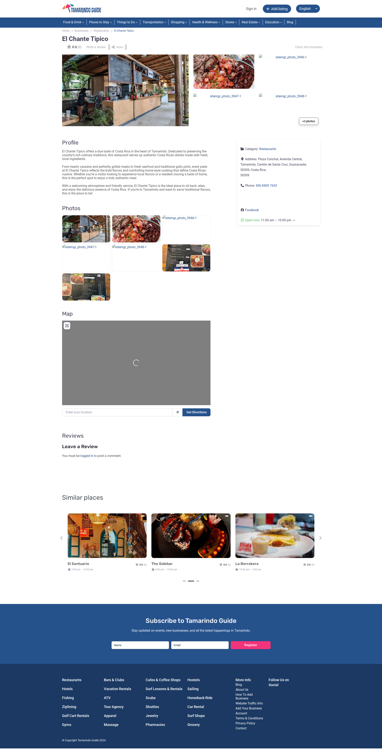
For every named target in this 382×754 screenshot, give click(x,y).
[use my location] (177, 412)
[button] (278, 220)
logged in (86, 456)
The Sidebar (162, 564)
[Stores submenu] (236, 22)
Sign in (251, 9)
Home (65, 30)
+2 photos (308, 121)
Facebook (252, 210)
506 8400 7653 (266, 185)
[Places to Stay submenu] (111, 22)
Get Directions (196, 412)
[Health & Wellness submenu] (219, 22)
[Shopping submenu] (186, 22)
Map (67, 313)
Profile (70, 142)
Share (119, 47)
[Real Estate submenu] (259, 22)
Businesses (82, 30)
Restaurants (101, 30)
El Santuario (78, 564)
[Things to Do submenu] (137, 22)
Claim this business (308, 47)
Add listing (279, 9)
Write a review (96, 47)
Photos (71, 208)
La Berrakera (247, 564)
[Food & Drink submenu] (83, 22)
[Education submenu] (281, 22)
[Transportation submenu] (165, 22)
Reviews (73, 435)
